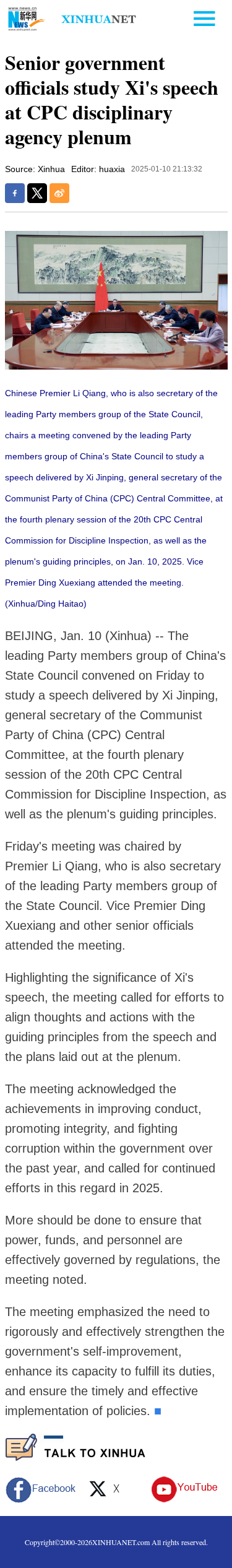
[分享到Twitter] (37, 193)
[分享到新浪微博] (59, 193)
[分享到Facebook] (15, 193)
